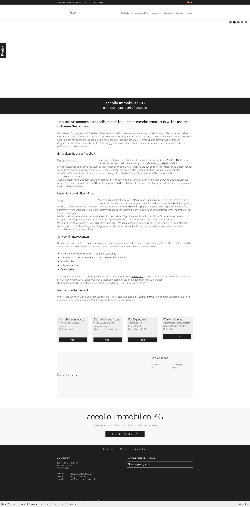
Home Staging (136, 206)
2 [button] (234, 23)
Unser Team (101, 183)
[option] (125, 59)
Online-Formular (147, 296)
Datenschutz (140, 449)
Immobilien (161, 163)
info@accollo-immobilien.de (70, 2)
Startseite (125, 13)
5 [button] (246, 23)
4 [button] (242, 23)
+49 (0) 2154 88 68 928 (94, 2)
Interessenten (156, 13)
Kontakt (189, 13)
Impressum (109, 449)
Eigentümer (168, 13)
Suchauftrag (138, 276)
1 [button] (230, 23)
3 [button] (238, 23)
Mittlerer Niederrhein (177, 160)
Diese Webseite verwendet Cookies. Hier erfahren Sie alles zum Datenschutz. (40, 504)
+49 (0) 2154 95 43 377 (81, 476)
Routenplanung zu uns (140, 464)
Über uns (179, 13)
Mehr (72, 339)
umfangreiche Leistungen (144, 200)
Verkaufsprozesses (128, 223)
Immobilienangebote (139, 13)
